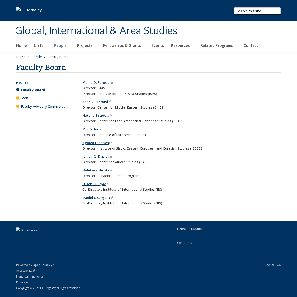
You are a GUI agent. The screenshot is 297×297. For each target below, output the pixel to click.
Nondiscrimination (29, 276)
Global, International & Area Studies (96, 31)
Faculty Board (33, 89)
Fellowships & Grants (122, 45)
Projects (85, 45)
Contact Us (184, 243)
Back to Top (273, 265)
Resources (181, 45)
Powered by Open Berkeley (35, 265)
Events (158, 45)
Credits (196, 229)
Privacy (22, 282)
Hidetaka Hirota (97, 170)
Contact (251, 45)
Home (21, 45)
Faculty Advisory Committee (43, 106)
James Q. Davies (97, 156)
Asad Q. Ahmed (96, 101)
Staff (24, 98)
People (61, 45)
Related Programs (217, 45)
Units (39, 45)
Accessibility (25, 271)
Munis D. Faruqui (97, 82)
